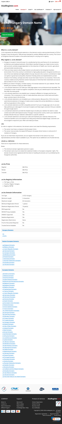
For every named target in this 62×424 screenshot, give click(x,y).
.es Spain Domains (7, 301)
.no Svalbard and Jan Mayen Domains (13, 369)
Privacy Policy (57, 415)
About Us (3, 402)
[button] (6, 1)
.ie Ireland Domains (7, 324)
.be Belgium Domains (8, 283)
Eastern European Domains (10, 241)
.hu (3, 234)
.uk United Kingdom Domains (10, 310)
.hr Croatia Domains (8, 320)
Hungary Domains (7, 230)
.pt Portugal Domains (8, 357)
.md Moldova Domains (8, 255)
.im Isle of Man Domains (9, 326)
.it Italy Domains (7, 330)
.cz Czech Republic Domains (10, 249)
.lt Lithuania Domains (8, 336)
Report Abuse (20, 406)
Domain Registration (37, 402)
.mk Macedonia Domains (9, 347)
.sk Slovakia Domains (8, 262)
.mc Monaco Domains (8, 342)
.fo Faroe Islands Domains (9, 307)
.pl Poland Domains (7, 257)
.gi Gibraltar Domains (8, 316)
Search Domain (7, 35)
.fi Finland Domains (7, 305)
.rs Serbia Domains (7, 361)
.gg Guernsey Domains (8, 314)
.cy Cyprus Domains (8, 291)
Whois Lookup (20, 404)
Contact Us (4, 404)
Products (48, 9)
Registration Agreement (41, 414)
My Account (57, 9)
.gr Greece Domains (8, 318)
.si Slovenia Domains (8, 367)
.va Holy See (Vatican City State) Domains (14, 376)
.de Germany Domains (8, 295)
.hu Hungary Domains (8, 253)
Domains (23, 9)
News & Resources (6, 406)
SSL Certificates (38, 9)
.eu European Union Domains (10, 303)
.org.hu (4, 236)
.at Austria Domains (8, 277)
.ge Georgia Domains (8, 251)
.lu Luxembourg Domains (9, 338)
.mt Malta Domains (7, 349)
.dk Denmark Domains (8, 297)
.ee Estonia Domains (8, 299)
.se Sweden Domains (8, 365)
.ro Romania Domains (8, 258)
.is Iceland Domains (7, 328)
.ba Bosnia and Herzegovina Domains (13, 281)
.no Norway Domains (8, 353)
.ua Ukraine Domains (8, 264)
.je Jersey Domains (7, 332)
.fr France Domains (7, 309)
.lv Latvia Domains (7, 340)
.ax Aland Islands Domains (9, 279)
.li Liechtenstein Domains (9, 334)
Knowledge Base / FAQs (23, 407)
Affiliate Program (5, 407)
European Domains (8, 270)
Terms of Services (47, 415)
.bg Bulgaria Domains (8, 245)
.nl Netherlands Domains (9, 351)
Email (30, 9)
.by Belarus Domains (8, 247)
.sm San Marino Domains (9, 373)
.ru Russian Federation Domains (11, 260)
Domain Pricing (36, 404)
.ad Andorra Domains (8, 274)
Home (17, 9)
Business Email (36, 406)
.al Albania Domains (8, 275)
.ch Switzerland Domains (9, 289)
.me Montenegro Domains (9, 345)
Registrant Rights (54, 414)
